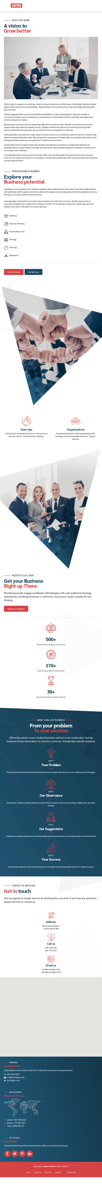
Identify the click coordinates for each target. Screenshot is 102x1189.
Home (28, 1172)
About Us (37, 1172)
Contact (58, 1172)
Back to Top (71, 1172)
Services (48, 1172)
